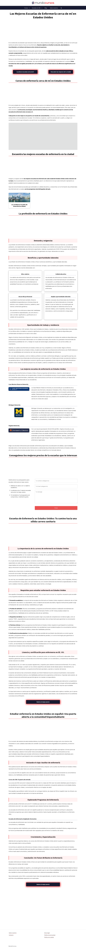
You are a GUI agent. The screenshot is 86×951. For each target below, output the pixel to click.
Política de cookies (49, 937)
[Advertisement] (43, 30)
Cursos (26, 8)
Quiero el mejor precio (43, 702)
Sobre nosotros (54, 8)
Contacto (11, 935)
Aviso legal (47, 932)
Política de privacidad (49, 935)
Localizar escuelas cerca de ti (25, 72)
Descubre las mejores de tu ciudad (61, 72)
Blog (46, 8)
